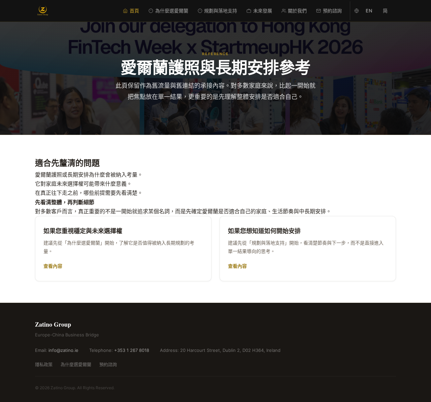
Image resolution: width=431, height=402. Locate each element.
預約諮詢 (332, 10)
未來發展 (262, 10)
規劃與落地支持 (220, 10)
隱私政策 (44, 364)
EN (369, 10)
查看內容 (52, 266)
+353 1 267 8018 (131, 350)
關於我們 (297, 10)
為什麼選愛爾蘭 (171, 10)
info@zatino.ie (63, 350)
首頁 (134, 10)
